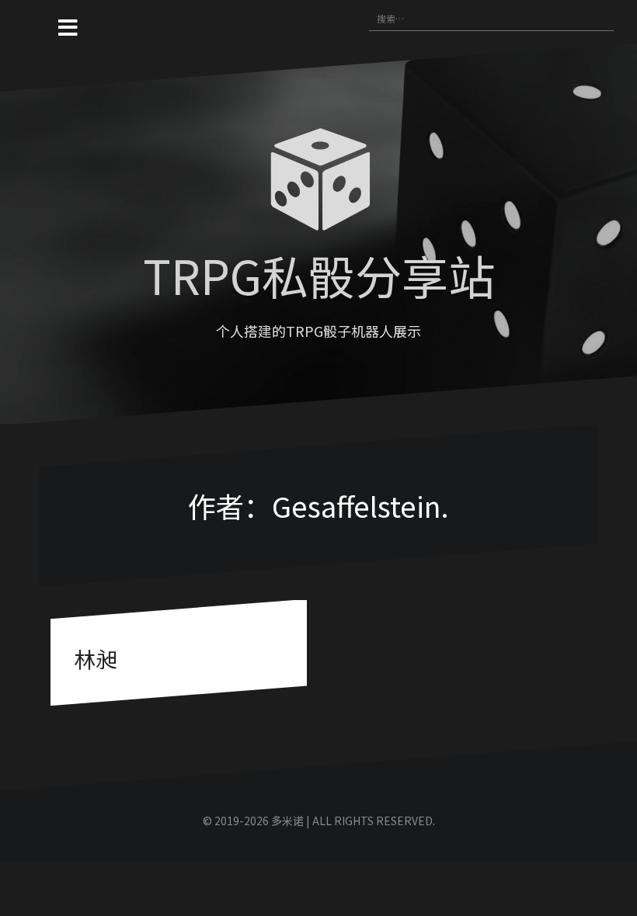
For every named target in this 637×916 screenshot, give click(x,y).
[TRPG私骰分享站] (318, 183)
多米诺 (287, 820)
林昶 (95, 658)
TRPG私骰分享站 (319, 274)
